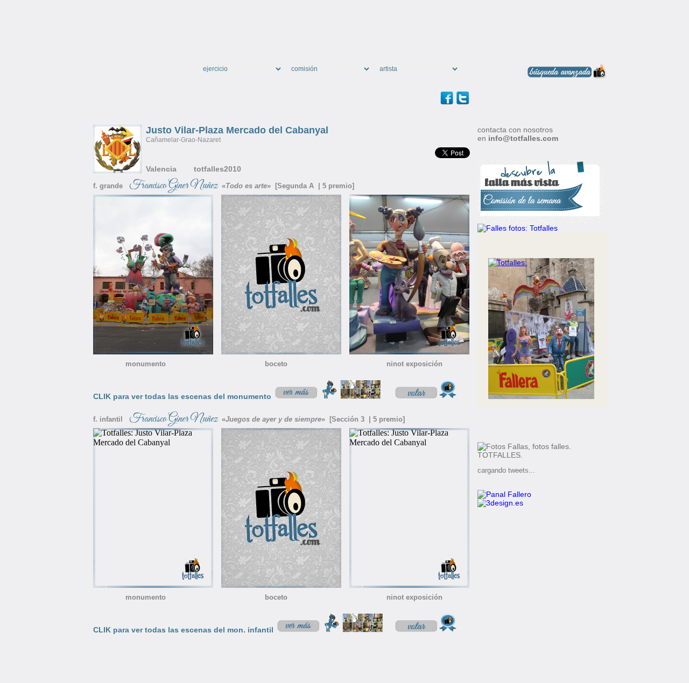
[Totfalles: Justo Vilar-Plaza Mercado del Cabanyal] (153, 351)
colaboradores (477, 42)
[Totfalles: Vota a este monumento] (426, 396)
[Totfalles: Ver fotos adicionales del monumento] (328, 396)
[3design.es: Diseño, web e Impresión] (500, 503)
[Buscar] (496, 71)
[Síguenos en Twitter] (462, 101)
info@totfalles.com (523, 138)
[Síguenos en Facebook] (448, 101)
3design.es (589, 662)
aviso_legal (195, 662)
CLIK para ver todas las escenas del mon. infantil (183, 629)
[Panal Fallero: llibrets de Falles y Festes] (504, 494)
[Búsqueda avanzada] (566, 75)
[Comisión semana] (540, 221)
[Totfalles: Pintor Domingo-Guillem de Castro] (507, 262)
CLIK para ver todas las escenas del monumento (182, 396)
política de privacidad (242, 662)
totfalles (399, 42)
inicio (337, 42)
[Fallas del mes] (517, 228)
